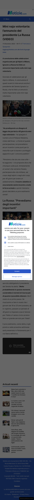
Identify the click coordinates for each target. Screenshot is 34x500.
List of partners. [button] (21, 256)
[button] (17, 246)
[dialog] (17, 250)
